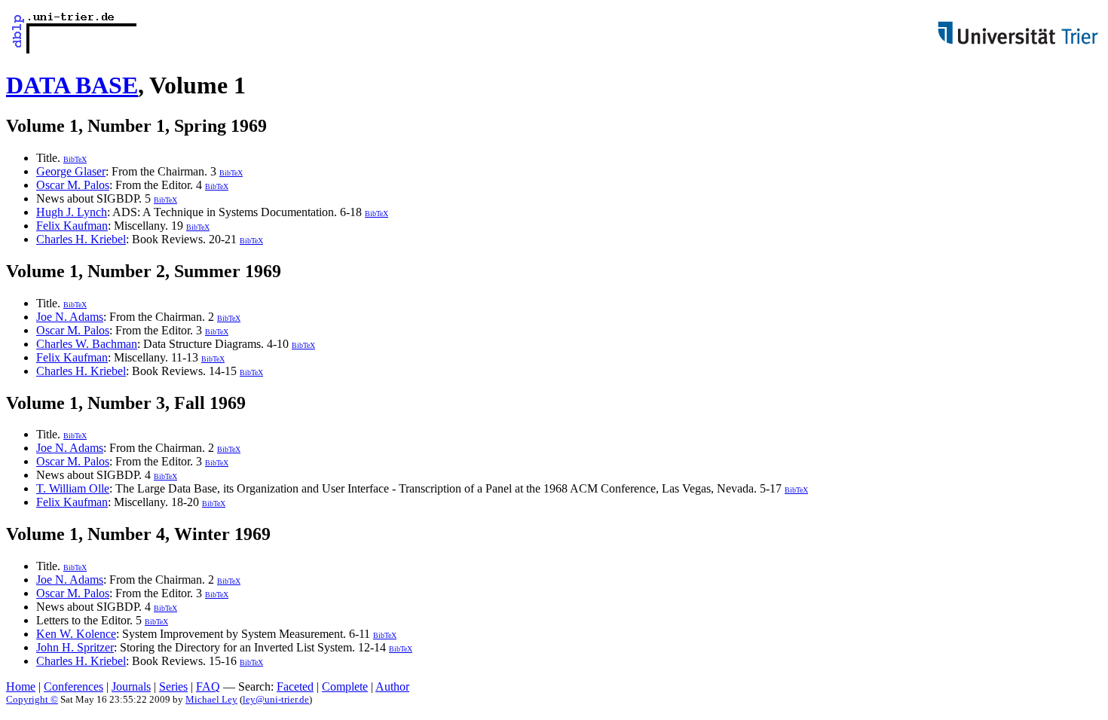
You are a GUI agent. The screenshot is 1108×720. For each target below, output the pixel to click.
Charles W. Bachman (86, 343)
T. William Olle (72, 488)
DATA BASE (72, 85)
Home (20, 686)
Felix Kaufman (72, 225)
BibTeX (75, 159)
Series (173, 686)
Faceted (295, 686)
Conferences (73, 686)
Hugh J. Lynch (71, 212)
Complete (345, 686)
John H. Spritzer (75, 647)
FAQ (208, 686)
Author (392, 686)
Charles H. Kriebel (81, 239)
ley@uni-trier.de (276, 699)
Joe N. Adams (69, 316)
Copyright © (32, 699)
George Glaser (71, 171)
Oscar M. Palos (72, 184)
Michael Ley (211, 699)
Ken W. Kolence (76, 633)
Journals (131, 686)
